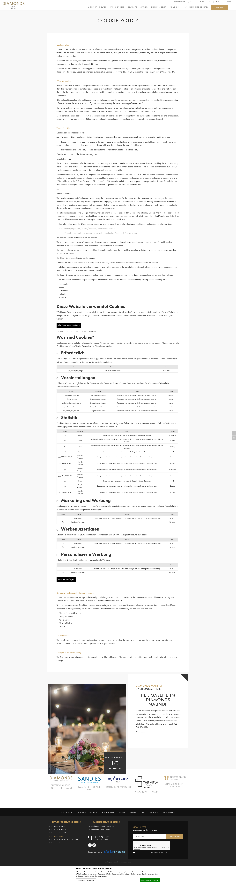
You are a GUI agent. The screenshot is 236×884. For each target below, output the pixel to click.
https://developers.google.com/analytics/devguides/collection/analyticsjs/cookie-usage (98, 233)
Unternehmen (66, 812)
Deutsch (229, 2)
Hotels (217, 2)
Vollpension (175, 7)
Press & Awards (169, 812)
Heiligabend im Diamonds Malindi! (158, 699)
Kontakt (122, 812)
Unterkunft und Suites (97, 7)
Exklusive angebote (159, 7)
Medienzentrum (108, 812)
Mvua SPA (144, 7)
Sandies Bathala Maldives (100, 829)
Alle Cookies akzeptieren (149, 880)
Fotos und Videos (117, 7)
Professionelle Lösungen (87, 812)
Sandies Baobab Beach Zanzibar (103, 826)
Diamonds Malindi (57, 836)
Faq (143, 812)
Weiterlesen (140, 731)
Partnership (154, 812)
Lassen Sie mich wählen (86, 880)
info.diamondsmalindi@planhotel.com (201, 2)
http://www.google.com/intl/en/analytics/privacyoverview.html (87, 228)
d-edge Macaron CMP (72, 332)
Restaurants (132, 7)
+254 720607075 (179, 2)
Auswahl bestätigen (66, 579)
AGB (165, 853)
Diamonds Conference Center (196, 7)
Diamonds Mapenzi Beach (60, 833)
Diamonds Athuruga (58, 826)
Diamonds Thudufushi (58, 829)
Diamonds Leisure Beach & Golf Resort (64, 839)
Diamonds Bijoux (57, 843)
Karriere (133, 812)
